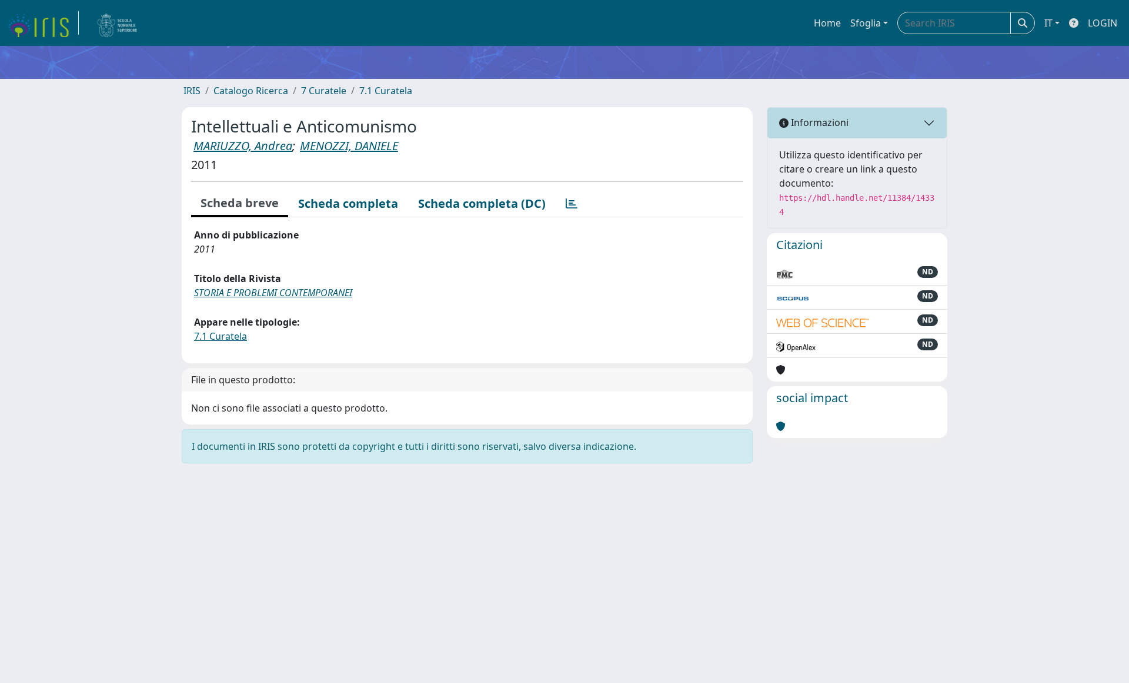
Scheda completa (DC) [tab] (482, 203)
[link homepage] (43, 23)
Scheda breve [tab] (240, 203)
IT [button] (1048, 22)
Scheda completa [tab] (348, 203)
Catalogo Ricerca (250, 90)
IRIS (192, 90)
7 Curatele (323, 90)
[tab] (571, 203)
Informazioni (819, 122)
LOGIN (1102, 22)
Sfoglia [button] (865, 22)
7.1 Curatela (385, 90)
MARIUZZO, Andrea (242, 146)
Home (827, 22)
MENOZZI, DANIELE (349, 146)
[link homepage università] (117, 23)
